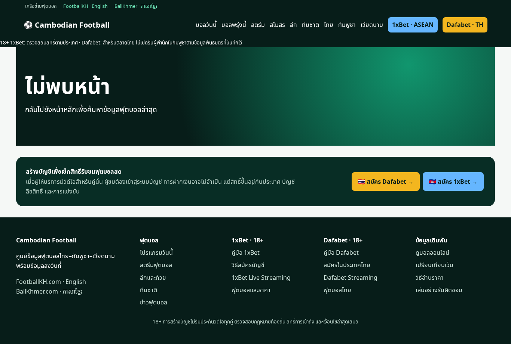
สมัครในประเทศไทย (347, 265)
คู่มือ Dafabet (341, 252)
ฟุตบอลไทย (337, 290)
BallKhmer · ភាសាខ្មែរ (135, 6)
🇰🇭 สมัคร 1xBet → (453, 181)
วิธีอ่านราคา (430, 277)
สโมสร (277, 25)
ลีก (293, 25)
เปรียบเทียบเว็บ (434, 265)
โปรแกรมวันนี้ (156, 252)
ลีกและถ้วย (153, 277)
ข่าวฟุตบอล (153, 302)
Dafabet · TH (465, 25)
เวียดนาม (372, 25)
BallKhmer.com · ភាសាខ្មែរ (49, 291)
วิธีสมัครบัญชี (248, 265)
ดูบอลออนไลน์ (432, 252)
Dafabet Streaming (350, 277)
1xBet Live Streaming (261, 277)
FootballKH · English (85, 6)
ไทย (328, 25)
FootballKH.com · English (51, 282)
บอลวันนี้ (206, 25)
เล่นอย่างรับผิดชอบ (439, 290)
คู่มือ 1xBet (246, 252)
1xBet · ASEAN (413, 25)
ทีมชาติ (310, 25)
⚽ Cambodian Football (67, 25)
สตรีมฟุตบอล (156, 265)
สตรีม (258, 25)
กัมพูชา (347, 25)
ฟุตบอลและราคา (251, 290)
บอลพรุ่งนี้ (233, 25)
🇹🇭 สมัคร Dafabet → (386, 181)
